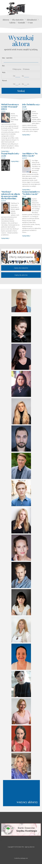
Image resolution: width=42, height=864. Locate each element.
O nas (30, 22)
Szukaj (21, 91)
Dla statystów (18, 19)
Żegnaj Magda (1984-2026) (10, 154)
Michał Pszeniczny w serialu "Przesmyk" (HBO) (10, 106)
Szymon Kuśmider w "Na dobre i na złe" (31, 192)
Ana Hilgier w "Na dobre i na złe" (29, 154)
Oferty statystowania (21, 257)
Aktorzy (5, 19)
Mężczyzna (17, 69)
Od (14, 76)
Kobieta (26, 69)
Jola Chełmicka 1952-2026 (31, 105)
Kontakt (21, 22)
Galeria (12, 22)
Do (23, 76)
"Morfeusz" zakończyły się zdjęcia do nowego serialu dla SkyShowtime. (10, 195)
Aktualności (32, 19)
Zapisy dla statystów (21, 268)
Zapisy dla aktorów (21, 275)
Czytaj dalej (4, 151)
